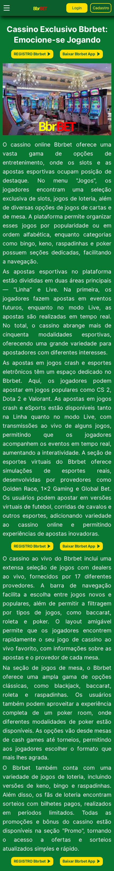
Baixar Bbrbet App (79, 54)
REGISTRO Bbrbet (30, 54)
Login (77, 8)
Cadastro (101, 8)
